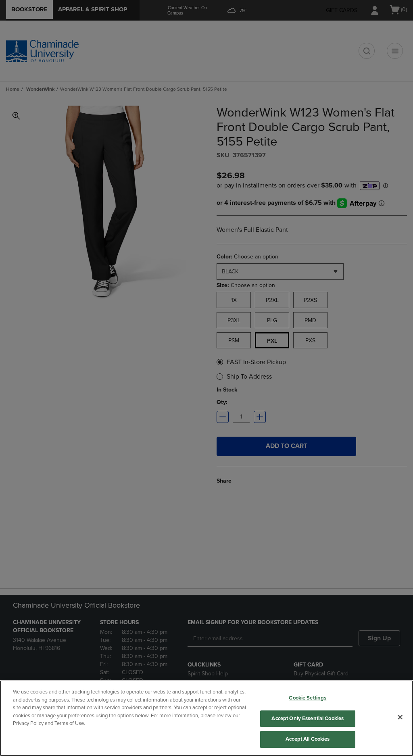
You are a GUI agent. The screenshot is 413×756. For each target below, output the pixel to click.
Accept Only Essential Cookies (307, 718)
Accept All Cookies (308, 739)
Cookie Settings (307, 698)
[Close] (400, 717)
